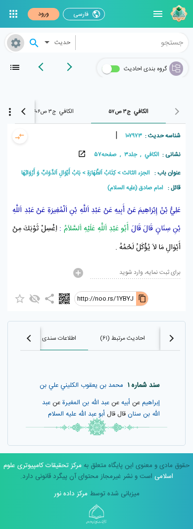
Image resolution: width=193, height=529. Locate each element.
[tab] (128, 111)
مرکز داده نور (71, 493)
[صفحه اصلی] (177, 14)
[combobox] (132, 42)
